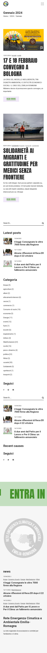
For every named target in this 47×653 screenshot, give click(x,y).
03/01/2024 (6, 146)
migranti (22, 146)
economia (7, 313)
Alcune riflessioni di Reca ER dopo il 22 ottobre (29, 254)
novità (19, 55)
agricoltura (7, 289)
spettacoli (7, 370)
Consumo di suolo (10, 309)
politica (6, 354)
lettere (5, 338)
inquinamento (8, 334)
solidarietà (35, 146)
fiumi (5, 326)
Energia (6, 317)
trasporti (6, 374)
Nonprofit (28, 146)
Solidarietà (15, 146)
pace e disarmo (9, 350)
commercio (7, 305)
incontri (14, 55)
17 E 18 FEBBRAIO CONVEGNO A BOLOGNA (20, 67)
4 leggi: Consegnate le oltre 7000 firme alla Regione (28, 243)
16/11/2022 (17, 249)
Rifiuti (5, 358)
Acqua (5, 285)
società (6, 362)
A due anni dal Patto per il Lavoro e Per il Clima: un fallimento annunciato (27, 267)
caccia (5, 301)
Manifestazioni (8, 342)
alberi (5, 293)
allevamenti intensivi (10, 297)
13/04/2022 (17, 238)
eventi (5, 321)
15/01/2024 (6, 55)
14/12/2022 (17, 261)
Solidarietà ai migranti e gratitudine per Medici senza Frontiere (20, 163)
